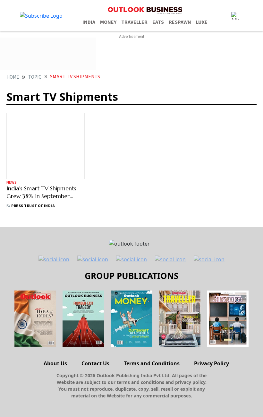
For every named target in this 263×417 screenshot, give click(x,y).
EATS (158, 22)
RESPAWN (180, 22)
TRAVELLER (134, 22)
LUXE (202, 22)
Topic (34, 77)
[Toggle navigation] (235, 15)
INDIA (88, 22)
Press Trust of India (33, 206)
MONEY (108, 22)
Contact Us (95, 363)
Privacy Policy (211, 363)
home (12, 77)
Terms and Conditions (152, 363)
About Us (55, 363)
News (11, 182)
